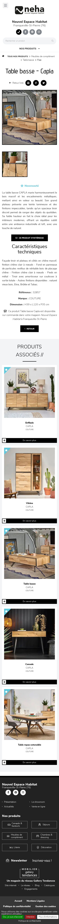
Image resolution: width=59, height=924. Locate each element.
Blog (37, 885)
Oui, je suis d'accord (12, 917)
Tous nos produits (17, 57)
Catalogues (49, 885)
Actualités (9, 807)
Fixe (39, 60)
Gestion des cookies (45, 906)
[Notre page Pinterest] (32, 32)
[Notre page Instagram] (39, 32)
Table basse (28, 60)
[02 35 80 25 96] (19, 32)
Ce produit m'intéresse (31, 238)
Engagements (30, 889)
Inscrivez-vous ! (42, 861)
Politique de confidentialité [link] (29, 921)
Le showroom (38, 802)
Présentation (10, 802)
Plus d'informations (48, 917)
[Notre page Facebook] (25, 32)
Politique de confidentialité (17, 906)
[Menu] (5, 5)
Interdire (30, 917)
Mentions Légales (36, 901)
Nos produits (27, 49)
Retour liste (17, 83)
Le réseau (25, 885)
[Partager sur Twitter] (44, 83)
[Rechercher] (53, 40)
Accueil (18, 901)
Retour (30, 329)
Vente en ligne (38, 807)
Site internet (10, 885)
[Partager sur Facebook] (36, 83)
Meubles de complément (43, 56)
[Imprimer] (28, 83)
